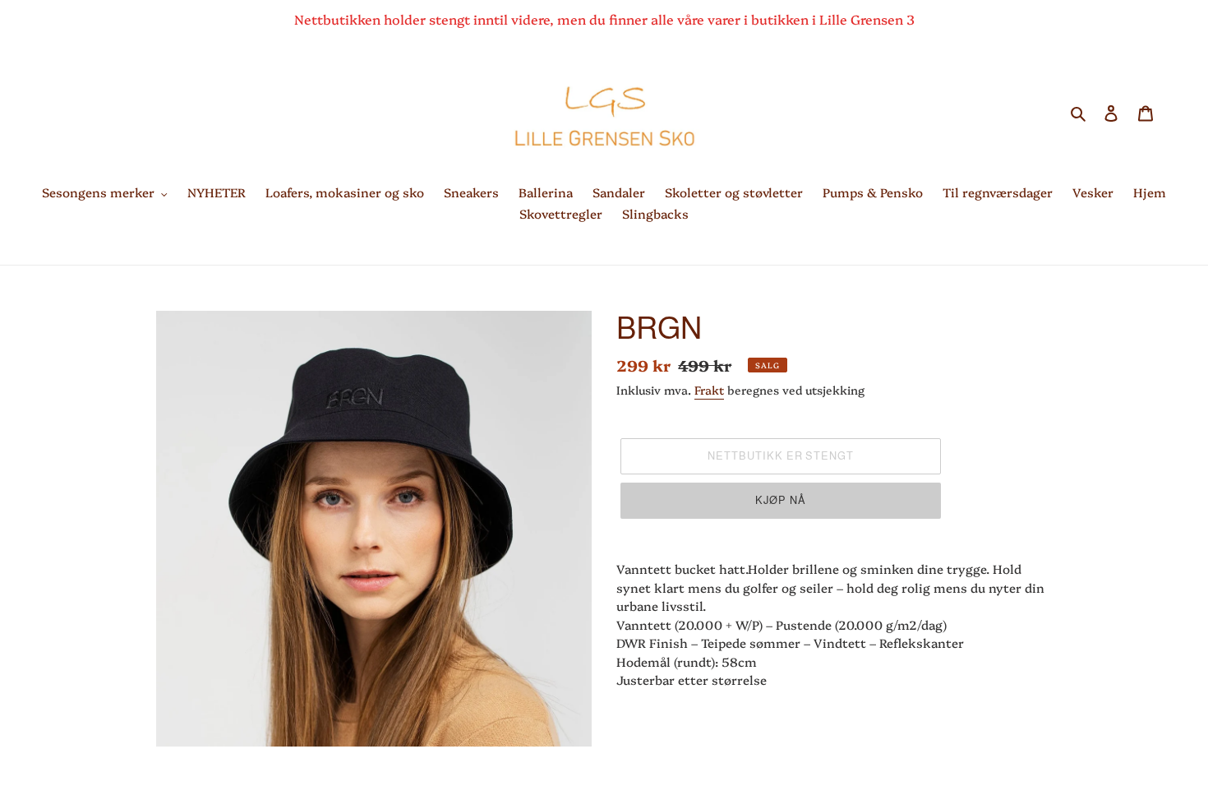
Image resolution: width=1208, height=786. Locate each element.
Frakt (709, 389)
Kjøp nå (780, 500)
